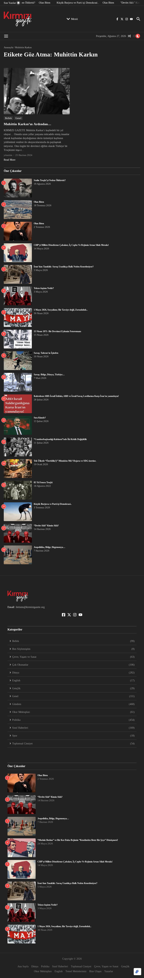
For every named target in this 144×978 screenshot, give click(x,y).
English (59, 971)
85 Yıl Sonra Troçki (43, 482)
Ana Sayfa (22, 966)
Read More (9, 159)
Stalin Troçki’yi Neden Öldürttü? (50, 180)
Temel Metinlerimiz (75, 971)
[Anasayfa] (18, 19)
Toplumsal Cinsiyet (81, 966)
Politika (45, 966)
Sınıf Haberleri (60, 966)
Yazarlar (108, 971)
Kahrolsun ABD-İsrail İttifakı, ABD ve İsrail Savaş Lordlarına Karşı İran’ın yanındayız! (76, 396)
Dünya (34, 966)
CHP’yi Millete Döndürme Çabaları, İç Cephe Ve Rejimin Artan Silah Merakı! (80, 245)
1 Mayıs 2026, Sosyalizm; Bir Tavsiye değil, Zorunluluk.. (61, 309)
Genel (18, 118)
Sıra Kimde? (40, 417)
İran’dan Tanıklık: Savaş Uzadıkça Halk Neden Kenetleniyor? (64, 266)
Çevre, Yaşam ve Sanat (106, 966)
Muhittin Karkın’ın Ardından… (27, 124)
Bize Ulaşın (95, 971)
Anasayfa (8, 47)
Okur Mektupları (43, 971)
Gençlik (125, 966)
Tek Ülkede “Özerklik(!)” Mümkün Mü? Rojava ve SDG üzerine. (65, 461)
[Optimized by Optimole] (137, 971)
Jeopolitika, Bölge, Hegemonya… (49, 547)
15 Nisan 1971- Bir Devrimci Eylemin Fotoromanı (57, 331)
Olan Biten (39, 202)
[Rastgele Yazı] (129, 36)
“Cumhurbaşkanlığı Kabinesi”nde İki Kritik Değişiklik (60, 439)
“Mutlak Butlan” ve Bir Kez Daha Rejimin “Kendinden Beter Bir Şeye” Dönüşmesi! (78, 840)
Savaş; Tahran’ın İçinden (46, 353)
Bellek (8, 118)
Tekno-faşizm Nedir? (44, 288)
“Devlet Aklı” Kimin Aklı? (46, 525)
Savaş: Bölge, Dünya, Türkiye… (49, 374)
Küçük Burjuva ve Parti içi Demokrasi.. (53, 504)
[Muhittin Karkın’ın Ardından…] (37, 91)
